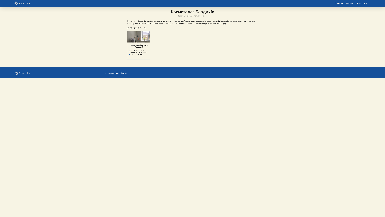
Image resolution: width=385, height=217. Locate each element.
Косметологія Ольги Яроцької (139, 46)
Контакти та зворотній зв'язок (117, 73)
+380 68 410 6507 (137, 54)
